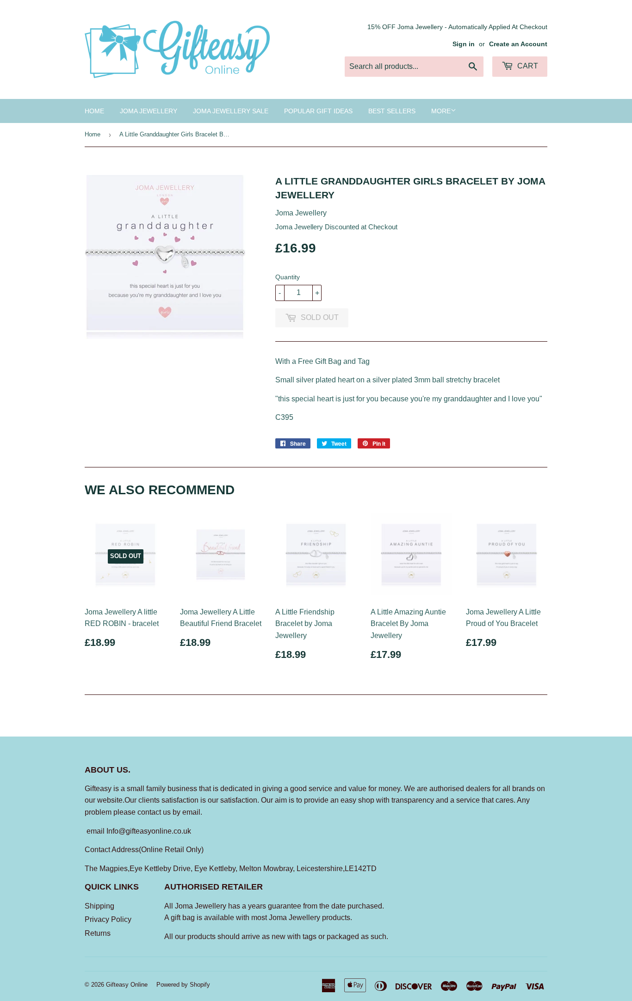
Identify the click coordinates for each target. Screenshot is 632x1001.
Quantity (287, 277)
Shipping (99, 906)
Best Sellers (391, 111)
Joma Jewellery (148, 111)
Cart (526, 66)
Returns (98, 933)
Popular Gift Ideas (318, 111)
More (441, 111)
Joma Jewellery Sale (230, 111)
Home (94, 111)
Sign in (463, 44)
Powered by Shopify (183, 984)
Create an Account (518, 44)
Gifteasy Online (127, 984)
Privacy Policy (108, 919)
